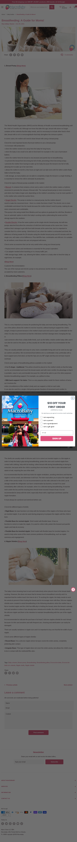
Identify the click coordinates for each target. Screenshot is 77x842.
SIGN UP (56, 438)
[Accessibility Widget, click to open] (73, 589)
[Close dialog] (72, 398)
